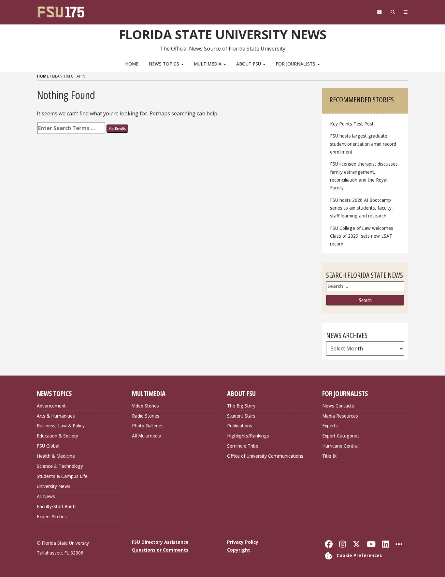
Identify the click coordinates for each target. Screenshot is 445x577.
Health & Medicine (56, 456)
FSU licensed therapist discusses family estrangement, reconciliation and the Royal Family (364, 175)
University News (53, 486)
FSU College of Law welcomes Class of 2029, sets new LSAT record (361, 236)
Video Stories (145, 406)
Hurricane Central (340, 446)
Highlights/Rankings (248, 436)
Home (131, 64)
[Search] (392, 12)
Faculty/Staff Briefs (57, 506)
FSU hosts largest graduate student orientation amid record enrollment (363, 144)
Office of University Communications (265, 456)
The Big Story (241, 406)
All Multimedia (146, 436)
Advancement (51, 406)
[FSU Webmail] (379, 12)
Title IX (329, 456)
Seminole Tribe (242, 446)
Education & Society (57, 436)
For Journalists (296, 64)
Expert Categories (341, 436)
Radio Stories (145, 416)
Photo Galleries (148, 425)
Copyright (238, 550)
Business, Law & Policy (61, 425)
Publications (239, 425)
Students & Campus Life (62, 476)
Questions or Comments (160, 550)
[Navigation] (405, 12)
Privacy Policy (242, 542)
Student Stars (241, 416)
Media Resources (340, 416)
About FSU (249, 64)
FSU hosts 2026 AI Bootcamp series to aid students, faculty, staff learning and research (361, 208)
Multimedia (208, 64)
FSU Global (48, 446)
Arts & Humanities (56, 416)
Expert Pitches (52, 516)
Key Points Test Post (352, 124)
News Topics (164, 64)
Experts (330, 425)
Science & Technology (60, 466)
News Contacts (338, 406)
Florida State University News (222, 34)
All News (46, 496)
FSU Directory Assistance (160, 542)
